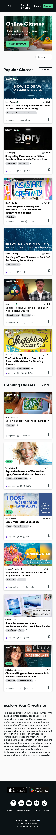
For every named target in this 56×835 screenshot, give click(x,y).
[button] (5, 6)
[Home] (26, 6)
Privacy (36, 810)
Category (42, 57)
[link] (28, 99)
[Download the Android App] (39, 790)
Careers (19, 810)
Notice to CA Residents (28, 823)
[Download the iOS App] (17, 790)
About (10, 810)
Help (28, 810)
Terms (46, 810)
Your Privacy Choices (26, 820)
